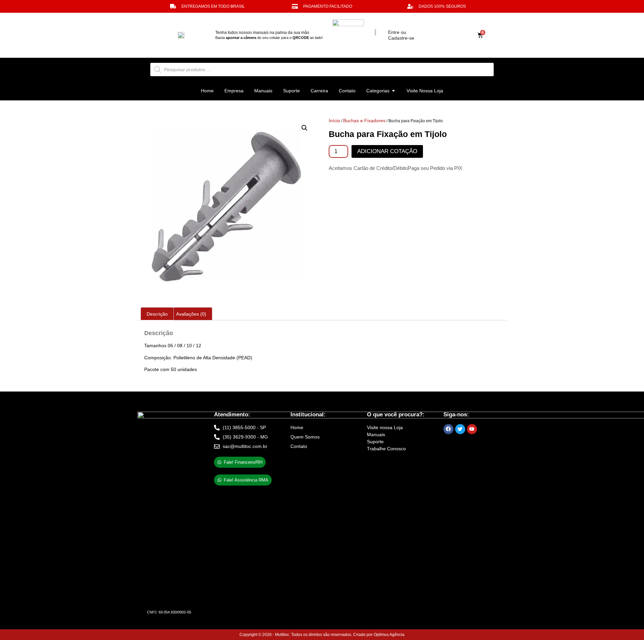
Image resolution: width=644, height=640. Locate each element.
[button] (305, 128)
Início (334, 120)
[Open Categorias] (393, 90)
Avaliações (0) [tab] (191, 314)
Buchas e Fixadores (364, 120)
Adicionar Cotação (387, 151)
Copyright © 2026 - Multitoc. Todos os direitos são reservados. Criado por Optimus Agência (322, 634)
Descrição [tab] (157, 314)
